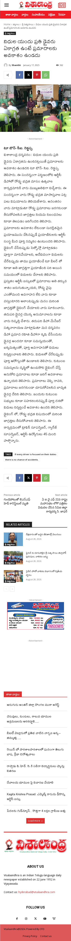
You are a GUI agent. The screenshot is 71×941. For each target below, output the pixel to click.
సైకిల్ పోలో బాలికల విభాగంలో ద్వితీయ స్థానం (44, 573)
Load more (34, 820)
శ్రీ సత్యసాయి (27, 24)
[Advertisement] (35, 667)
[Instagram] (26, 918)
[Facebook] (19, 75)
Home (7, 24)
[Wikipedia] (54, 918)
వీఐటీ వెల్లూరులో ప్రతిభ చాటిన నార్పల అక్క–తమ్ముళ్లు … (34, 735)
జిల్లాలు (16, 24)
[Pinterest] (37, 75)
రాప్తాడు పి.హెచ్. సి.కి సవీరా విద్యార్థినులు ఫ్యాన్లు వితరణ (35, 768)
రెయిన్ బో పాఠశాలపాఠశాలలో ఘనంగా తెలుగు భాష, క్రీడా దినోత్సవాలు (35, 751)
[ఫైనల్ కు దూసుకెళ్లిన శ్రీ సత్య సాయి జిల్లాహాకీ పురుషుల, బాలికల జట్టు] (13, 557)
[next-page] (12, 589)
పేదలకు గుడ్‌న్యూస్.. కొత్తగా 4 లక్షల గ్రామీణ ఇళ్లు (36, 810)
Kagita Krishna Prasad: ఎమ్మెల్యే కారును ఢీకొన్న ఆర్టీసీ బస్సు (36, 796)
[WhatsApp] (45, 75)
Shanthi (16, 65)
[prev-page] (6, 589)
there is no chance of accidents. (21, 459)
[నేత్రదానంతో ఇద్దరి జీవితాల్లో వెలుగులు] (13, 539)
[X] (28, 75)
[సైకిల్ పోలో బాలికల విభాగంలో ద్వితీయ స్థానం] (13, 576)
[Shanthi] (6, 65)
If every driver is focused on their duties (35, 454)
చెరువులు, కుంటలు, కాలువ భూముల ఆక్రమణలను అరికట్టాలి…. (29, 718)
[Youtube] (44, 918)
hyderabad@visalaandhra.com (36, 892)
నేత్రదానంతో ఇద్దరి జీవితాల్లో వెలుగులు (43, 534)
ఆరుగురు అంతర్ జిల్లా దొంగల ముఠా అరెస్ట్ (33, 704)
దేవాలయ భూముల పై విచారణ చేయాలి (30, 782)
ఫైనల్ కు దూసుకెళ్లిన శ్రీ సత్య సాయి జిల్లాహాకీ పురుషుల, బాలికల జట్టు (46, 554)
